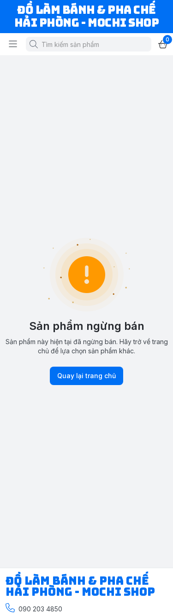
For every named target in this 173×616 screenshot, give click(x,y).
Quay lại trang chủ (86, 376)
